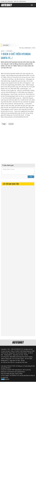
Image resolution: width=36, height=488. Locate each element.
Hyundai (11, 124)
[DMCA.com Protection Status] (5, 379)
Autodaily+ (6, 45)
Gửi (31, 177)
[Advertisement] (18, 25)
